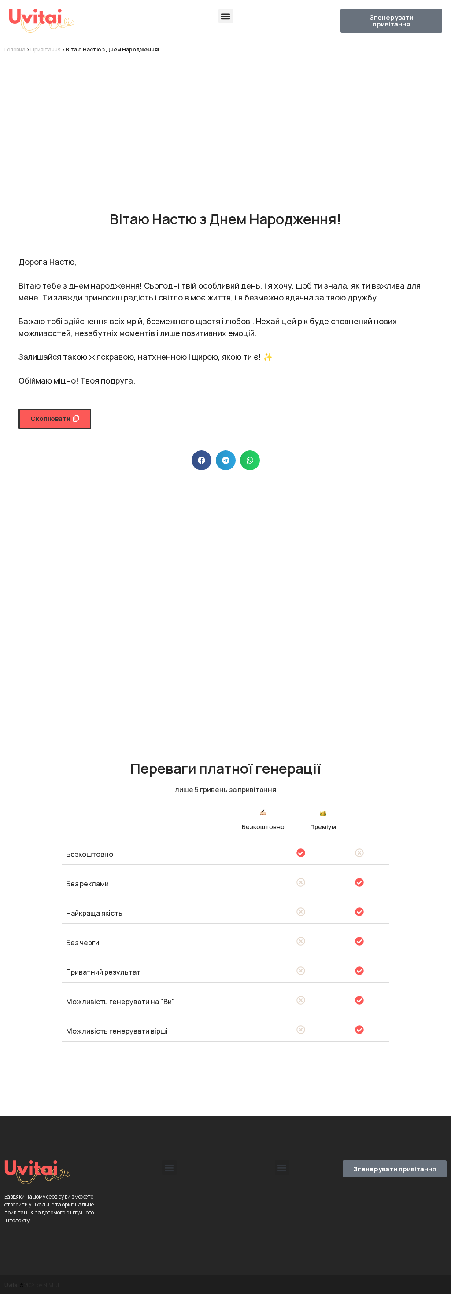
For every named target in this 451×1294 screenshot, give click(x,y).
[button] (225, 16)
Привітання (45, 49)
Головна (15, 49)
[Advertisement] (225, 124)
